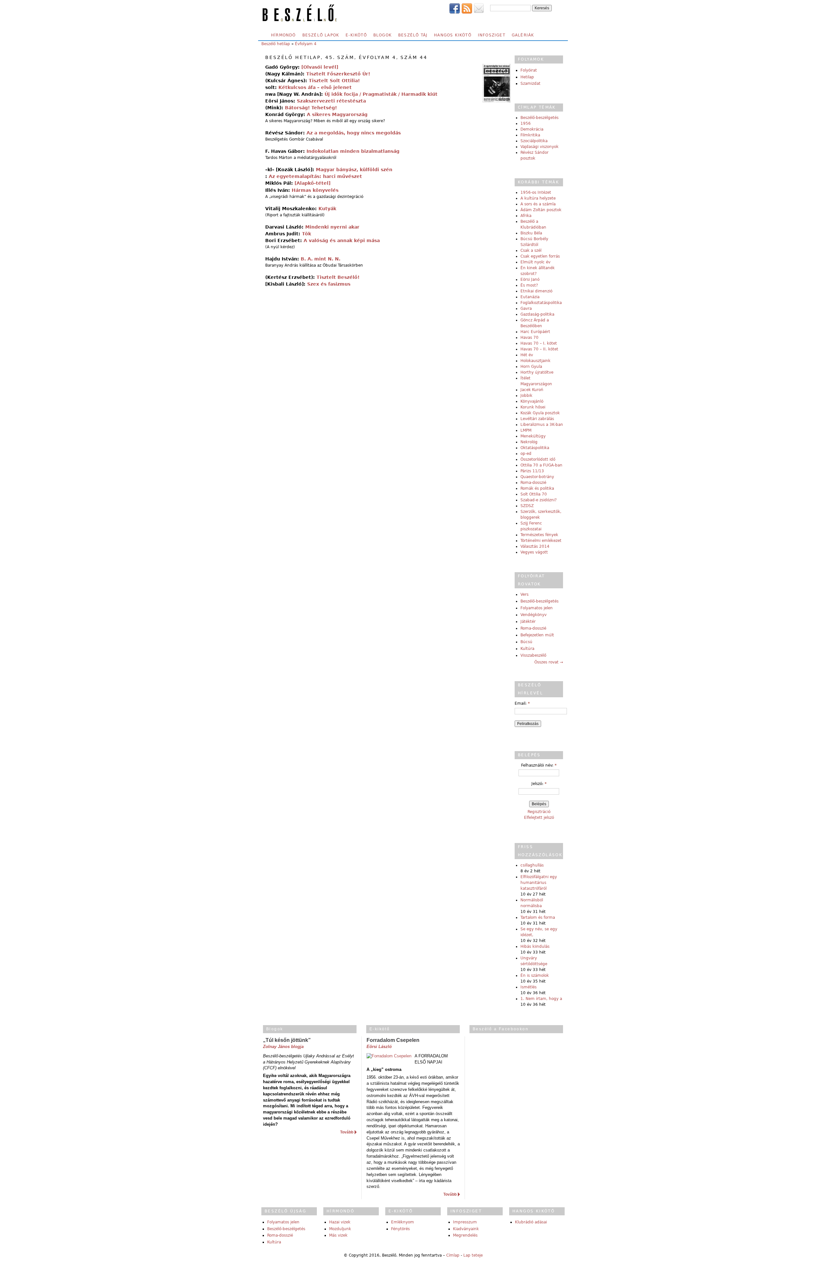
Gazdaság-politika (537, 314)
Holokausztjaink (535, 360)
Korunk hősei (532, 407)
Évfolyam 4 (306, 44)
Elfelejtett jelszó (539, 817)
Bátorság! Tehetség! (311, 107)
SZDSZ (527, 506)
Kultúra (527, 648)
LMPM (525, 430)
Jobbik (526, 395)
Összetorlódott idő (537, 459)
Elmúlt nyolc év (535, 262)
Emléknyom (402, 1222)
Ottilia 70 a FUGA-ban (541, 465)
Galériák (523, 35)
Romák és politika (537, 488)
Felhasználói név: (539, 765)
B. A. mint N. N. (320, 258)
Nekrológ (529, 442)
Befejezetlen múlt (537, 635)
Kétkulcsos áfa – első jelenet (315, 87)
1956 (525, 123)
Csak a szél (530, 250)
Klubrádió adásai (531, 1222)
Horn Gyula (531, 366)
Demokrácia (531, 129)
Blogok (382, 35)
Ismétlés (528, 987)
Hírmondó (283, 35)
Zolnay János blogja (283, 1046)
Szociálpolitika (534, 141)
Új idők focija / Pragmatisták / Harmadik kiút (381, 94)
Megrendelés (465, 1235)
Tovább (346, 1132)
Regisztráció (539, 811)
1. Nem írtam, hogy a (541, 998)
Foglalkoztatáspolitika (541, 302)
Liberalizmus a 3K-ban (541, 424)
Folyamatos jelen (536, 608)
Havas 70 (529, 337)
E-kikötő (356, 35)
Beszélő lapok (320, 35)
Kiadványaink (466, 1229)
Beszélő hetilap (275, 44)
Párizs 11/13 (532, 471)
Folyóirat (528, 70)
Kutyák (327, 208)
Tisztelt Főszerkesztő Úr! (338, 73)
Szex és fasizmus (328, 284)
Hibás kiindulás (534, 946)
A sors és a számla (538, 204)
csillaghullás (532, 865)
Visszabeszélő (533, 655)
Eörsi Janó (529, 279)
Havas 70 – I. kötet (538, 343)
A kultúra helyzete (538, 198)
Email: (522, 703)
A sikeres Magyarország (337, 114)
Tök (306, 233)
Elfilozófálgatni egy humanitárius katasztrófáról (538, 883)
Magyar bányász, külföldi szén (354, 169)
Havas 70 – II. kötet (539, 349)
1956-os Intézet (535, 192)
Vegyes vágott (534, 552)
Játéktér (528, 621)
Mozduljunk (340, 1229)
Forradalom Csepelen (393, 1040)
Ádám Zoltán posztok (540, 210)
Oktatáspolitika (534, 448)
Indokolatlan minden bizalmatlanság (353, 151)
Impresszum (465, 1222)
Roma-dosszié (533, 482)
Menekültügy (533, 436)
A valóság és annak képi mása (342, 240)
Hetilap (527, 77)
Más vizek (338, 1235)
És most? (529, 285)
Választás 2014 (534, 546)
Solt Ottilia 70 (533, 494)
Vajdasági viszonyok (539, 146)
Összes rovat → (548, 662)
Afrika (525, 215)
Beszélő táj (413, 35)
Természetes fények (539, 535)
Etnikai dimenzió (536, 291)
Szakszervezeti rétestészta (331, 100)
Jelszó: (539, 783)
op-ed (525, 453)
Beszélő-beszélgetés (539, 117)
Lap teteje (473, 1255)
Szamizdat (530, 83)
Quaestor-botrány (537, 477)
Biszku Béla (531, 233)
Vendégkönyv (533, 614)
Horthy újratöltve (536, 372)
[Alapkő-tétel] (312, 183)
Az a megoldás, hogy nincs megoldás (354, 132)
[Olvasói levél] (319, 67)
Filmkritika (530, 135)
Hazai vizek (339, 1222)
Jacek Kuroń (531, 389)
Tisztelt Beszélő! (338, 277)
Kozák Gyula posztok (540, 413)
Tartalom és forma (537, 917)
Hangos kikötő (452, 35)
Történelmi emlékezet (540, 540)
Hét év (526, 355)
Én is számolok (534, 975)
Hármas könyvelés (315, 190)
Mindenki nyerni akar (332, 227)
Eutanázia (529, 297)
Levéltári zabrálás (537, 418)
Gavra (526, 308)
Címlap (452, 1255)
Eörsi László (379, 1046)
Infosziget (491, 35)
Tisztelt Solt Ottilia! (334, 80)
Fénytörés (400, 1229)
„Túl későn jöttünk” (287, 1040)
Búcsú (526, 642)
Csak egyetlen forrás (540, 256)
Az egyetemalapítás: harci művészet (315, 176)
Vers (524, 594)
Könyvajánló (531, 401)
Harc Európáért (535, 331)
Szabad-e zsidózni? (538, 500)
